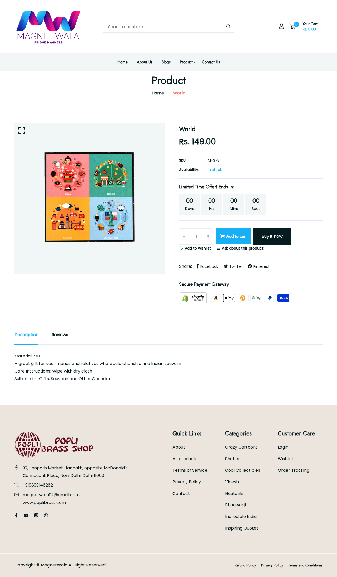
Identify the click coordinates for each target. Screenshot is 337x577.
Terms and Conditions (305, 565)
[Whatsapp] (46, 515)
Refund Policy (245, 565)
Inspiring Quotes (242, 528)
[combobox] (168, 27)
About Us (144, 62)
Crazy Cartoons (241, 447)
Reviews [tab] (60, 335)
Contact (181, 493)
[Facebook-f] (16, 515)
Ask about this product (242, 248)
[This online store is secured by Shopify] (194, 298)
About (178, 447)
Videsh (232, 482)
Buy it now (272, 236)
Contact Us (211, 62)
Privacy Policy (186, 482)
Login (283, 447)
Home (122, 62)
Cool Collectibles (242, 470)
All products (184, 459)
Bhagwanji (235, 505)
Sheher (232, 459)
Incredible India (241, 516)
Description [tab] (26, 335)
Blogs (166, 62)
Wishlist (285, 459)
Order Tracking (293, 470)
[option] (89, 198)
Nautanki (234, 493)
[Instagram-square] (36, 515)
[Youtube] (26, 515)
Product (186, 62)
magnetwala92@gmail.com (51, 495)
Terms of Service (189, 470)
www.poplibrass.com (44, 502)
